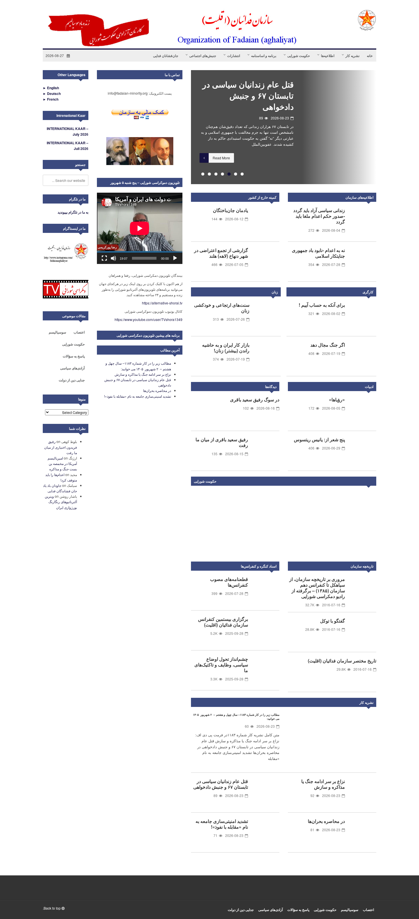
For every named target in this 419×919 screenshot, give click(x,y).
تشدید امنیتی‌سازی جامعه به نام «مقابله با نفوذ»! (222, 824)
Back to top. (52, 908)
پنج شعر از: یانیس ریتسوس (319, 439)
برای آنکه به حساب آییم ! (322, 305)
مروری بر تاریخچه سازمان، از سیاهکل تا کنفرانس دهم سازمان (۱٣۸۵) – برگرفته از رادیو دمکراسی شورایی (317, 587)
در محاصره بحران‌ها (326, 821)
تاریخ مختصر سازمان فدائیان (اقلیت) (342, 660)
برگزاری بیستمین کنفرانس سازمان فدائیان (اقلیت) (223, 622)
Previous (182, 127)
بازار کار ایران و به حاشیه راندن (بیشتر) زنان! (225, 347)
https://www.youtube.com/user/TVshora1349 (148, 319)
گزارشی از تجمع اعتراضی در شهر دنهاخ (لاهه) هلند (221, 253)
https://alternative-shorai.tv (162, 302)
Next (370, 482)
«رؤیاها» (337, 399)
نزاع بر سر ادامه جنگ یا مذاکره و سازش (323, 784)
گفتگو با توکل (332, 620)
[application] (139, 228)
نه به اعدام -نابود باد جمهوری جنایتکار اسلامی (318, 253)
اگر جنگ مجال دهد (327, 344)
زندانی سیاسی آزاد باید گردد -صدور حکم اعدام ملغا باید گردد (319, 216)
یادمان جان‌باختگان (230, 210)
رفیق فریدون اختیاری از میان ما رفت (60, 447)
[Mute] (113, 258)
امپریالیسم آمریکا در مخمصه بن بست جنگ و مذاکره (62, 463)
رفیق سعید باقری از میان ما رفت (222, 442)
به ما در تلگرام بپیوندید (73, 212)
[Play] (175, 258)
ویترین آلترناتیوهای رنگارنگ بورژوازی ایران (61, 501)
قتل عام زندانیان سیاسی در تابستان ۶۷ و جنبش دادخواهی (248, 95)
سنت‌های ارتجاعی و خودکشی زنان (221, 308)
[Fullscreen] (104, 258)
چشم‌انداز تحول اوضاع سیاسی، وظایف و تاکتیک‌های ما (221, 665)
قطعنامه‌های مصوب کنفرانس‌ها (229, 582)
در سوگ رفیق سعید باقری (254, 399)
